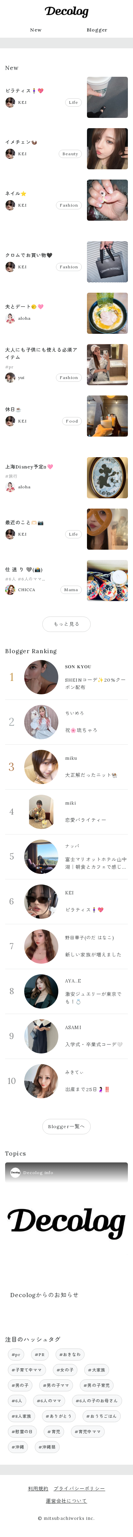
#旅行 (11, 476)
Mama (71, 589)
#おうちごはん (101, 1416)
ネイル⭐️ (16, 194)
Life (73, 102)
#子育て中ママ (27, 1370)
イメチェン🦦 (21, 142)
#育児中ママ (88, 1431)
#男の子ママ (56, 1385)
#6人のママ (30, 579)
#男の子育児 (97, 1385)
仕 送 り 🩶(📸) (24, 569)
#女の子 (65, 1370)
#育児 (53, 1431)
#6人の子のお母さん (97, 1400)
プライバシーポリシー (79, 1489)
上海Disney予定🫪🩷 (29, 467)
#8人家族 (22, 1416)
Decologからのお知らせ (44, 1295)
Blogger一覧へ (66, 1126)
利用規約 (38, 1489)
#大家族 (96, 1370)
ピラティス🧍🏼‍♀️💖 (24, 91)
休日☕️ (13, 409)
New (36, 30)
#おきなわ (70, 1354)
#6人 (10, 579)
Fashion (69, 205)
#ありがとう (59, 1416)
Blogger (97, 30)
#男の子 (20, 1385)
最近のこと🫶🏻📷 (24, 523)
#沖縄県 (47, 1447)
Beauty (70, 153)
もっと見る (66, 624)
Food (72, 421)
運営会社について (66, 1501)
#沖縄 (18, 1447)
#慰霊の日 (22, 1431)
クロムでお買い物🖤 (29, 255)
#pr (9, 366)
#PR (40, 1354)
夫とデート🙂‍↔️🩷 (24, 307)
